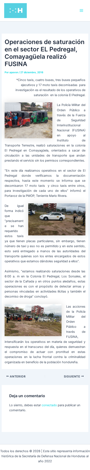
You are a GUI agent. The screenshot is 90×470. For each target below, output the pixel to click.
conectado (49, 405)
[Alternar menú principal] (81, 10)
